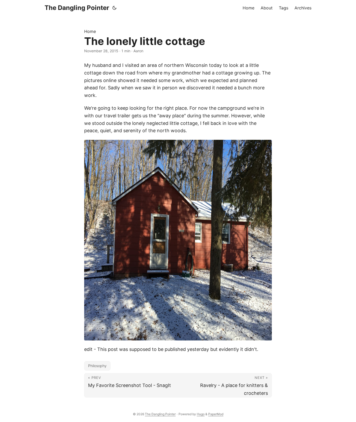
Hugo (201, 414)
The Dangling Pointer (77, 7)
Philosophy (97, 365)
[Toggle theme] (114, 8)
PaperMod (215, 414)
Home (90, 31)
